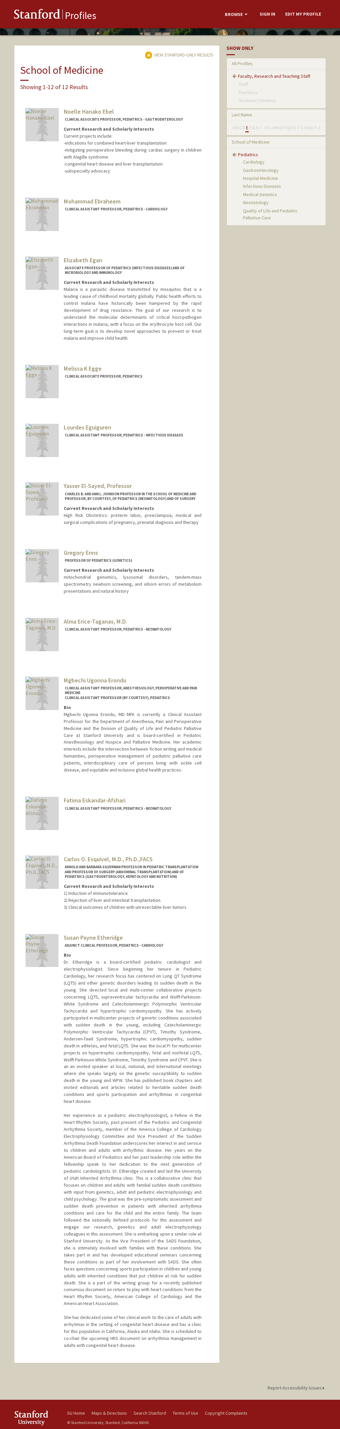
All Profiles (242, 63)
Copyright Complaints (226, 1413)
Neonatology (256, 202)
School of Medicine (251, 142)
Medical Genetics (260, 194)
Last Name (242, 115)
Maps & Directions (109, 1413)
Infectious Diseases (262, 186)
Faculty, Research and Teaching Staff (274, 76)
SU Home (76, 1413)
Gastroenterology (261, 170)
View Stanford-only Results (183, 55)
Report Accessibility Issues (295, 1388)
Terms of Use (185, 1413)
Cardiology (254, 162)
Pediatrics (248, 155)
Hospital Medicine (260, 178)
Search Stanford (149, 1413)
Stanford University (37, 1418)
